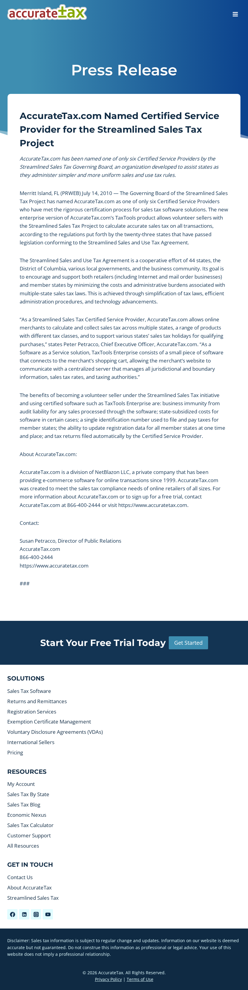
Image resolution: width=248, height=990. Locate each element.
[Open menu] (235, 12)
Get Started (188, 642)
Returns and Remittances (37, 701)
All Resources (23, 845)
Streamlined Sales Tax (33, 897)
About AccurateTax (29, 887)
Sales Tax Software (29, 690)
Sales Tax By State (28, 794)
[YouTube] (48, 914)
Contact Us (20, 877)
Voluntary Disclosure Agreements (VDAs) (55, 731)
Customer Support (29, 835)
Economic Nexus (26, 814)
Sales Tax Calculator (30, 825)
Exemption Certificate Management (49, 721)
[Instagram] (36, 914)
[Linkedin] (24, 914)
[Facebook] (12, 914)
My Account (21, 783)
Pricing (15, 752)
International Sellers (30, 742)
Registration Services (31, 711)
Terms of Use (140, 979)
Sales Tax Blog (23, 804)
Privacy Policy (108, 979)
